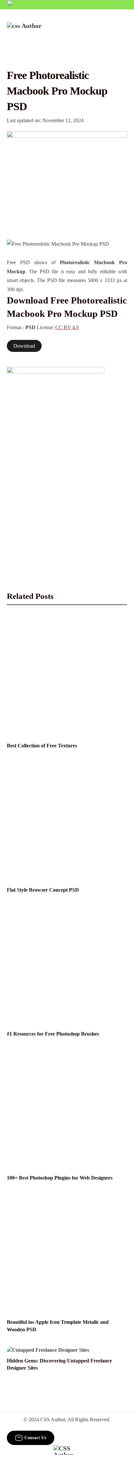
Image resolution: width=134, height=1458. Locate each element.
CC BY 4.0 (67, 327)
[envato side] (55, 464)
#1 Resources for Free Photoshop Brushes (53, 1034)
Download (24, 346)
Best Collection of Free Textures (42, 745)
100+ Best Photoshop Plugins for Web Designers (60, 1178)
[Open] (123, 31)
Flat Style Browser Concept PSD (43, 890)
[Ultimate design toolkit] (67, 178)
